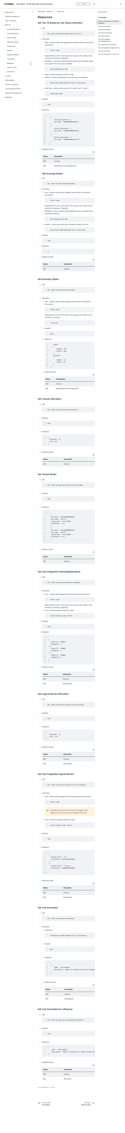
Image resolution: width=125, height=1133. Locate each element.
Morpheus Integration (11, 84)
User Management (13, 33)
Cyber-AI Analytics (10, 21)
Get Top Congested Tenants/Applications (104, 40)
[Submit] (94, 4)
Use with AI (103, 12)
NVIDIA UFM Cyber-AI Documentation (39, 4)
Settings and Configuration (13, 93)
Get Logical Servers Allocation (107, 44)
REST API (8, 25)
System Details (11, 38)
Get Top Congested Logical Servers (109, 48)
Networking (21, 4)
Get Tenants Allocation (105, 33)
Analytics (9, 50)
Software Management (12, 16)
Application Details (12, 42)
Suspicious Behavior (13, 55)
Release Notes (9, 12)
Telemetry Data (12, 67)
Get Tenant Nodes (103, 36)
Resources (10, 63)
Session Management (13, 29)
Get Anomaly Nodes (104, 26)
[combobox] (105, 4)
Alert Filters (10, 72)
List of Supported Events (12, 89)
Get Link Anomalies (104, 51)
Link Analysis (11, 59)
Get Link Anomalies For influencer (108, 54)
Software (49, 11)
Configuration (11, 46)
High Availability (9, 80)
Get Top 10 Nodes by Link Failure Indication (108, 22)
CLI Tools (8, 76)
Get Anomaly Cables (104, 29)
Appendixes (8, 97)
